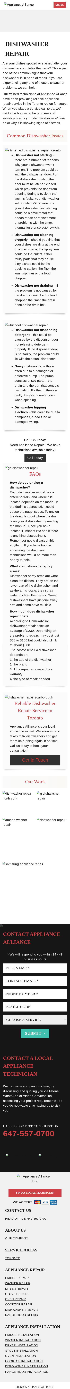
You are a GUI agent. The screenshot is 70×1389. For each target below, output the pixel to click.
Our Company (16, 1238)
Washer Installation (23, 1340)
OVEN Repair (15, 1299)
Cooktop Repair (18, 1304)
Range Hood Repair (21, 1315)
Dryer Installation (21, 1345)
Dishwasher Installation (26, 1366)
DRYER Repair (16, 1288)
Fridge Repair (17, 1278)
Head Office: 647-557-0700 (25, 1218)
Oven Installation (20, 1356)
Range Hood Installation (26, 1371)
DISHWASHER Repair (21, 1309)
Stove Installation (21, 1350)
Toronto (12, 1258)
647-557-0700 (28, 1133)
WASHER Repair (17, 1283)
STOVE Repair (16, 1294)
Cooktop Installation (24, 1361)
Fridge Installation (22, 1335)
